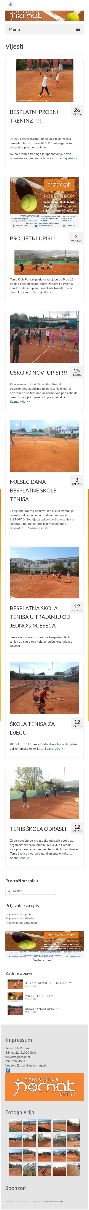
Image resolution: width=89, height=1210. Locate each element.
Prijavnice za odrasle (19, 918)
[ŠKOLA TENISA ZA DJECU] (44, 688)
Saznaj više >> (67, 158)
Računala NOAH (54, 1201)
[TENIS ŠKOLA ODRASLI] (44, 793)
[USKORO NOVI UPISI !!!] (44, 337)
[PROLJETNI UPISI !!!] (44, 203)
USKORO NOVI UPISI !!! (41, 1009)
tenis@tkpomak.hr (17, 1057)
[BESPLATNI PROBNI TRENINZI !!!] (44, 80)
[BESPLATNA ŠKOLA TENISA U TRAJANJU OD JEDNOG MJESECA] (44, 572)
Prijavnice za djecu (18, 914)
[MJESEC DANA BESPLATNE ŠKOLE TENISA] (44, 446)
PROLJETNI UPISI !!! (39, 996)
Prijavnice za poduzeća (21, 922)
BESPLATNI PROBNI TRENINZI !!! (48, 983)
